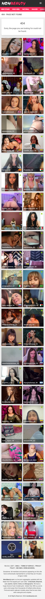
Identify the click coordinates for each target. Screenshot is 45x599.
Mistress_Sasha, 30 (9, 189)
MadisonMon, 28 (8, 344)
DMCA (17, 566)
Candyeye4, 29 (29, 73)
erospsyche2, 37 (8, 286)
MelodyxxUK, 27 (8, 537)
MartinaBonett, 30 (31, 209)
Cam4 (15, 584)
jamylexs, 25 (28, 499)
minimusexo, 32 (8, 131)
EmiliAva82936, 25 (31, 363)
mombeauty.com (31, 596)
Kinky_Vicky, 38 (8, 151)
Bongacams (29, 584)
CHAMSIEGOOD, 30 (31, 305)
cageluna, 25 (7, 518)
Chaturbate (31, 582)
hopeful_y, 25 (7, 383)
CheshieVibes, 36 (8, 460)
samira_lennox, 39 (9, 267)
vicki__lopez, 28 (8, 441)
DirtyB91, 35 (6, 54)
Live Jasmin (8, 584)
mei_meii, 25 (28, 402)
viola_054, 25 (7, 93)
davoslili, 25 (28, 189)
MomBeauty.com (8, 579)
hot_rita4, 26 (28, 93)
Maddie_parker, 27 (9, 479)
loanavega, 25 (7, 499)
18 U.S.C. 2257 (9, 566)
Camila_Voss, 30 (30, 151)
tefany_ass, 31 (7, 209)
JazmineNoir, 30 (30, 479)
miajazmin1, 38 (29, 421)
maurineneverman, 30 (10, 363)
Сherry (20, 584)
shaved (35, 9)
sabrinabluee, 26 (30, 267)
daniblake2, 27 (29, 54)
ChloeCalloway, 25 (31, 344)
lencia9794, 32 (29, 441)
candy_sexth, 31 (8, 557)
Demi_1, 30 (6, 170)
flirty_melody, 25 (30, 537)
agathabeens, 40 (8, 73)
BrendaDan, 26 (7, 402)
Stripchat (39, 582)
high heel (16, 9)
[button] (40, 3)
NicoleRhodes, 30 (30, 228)
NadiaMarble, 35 (8, 247)
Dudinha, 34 (28, 286)
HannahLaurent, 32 (31, 518)
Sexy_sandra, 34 (8, 305)
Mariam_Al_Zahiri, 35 (32, 460)
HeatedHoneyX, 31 (9, 112)
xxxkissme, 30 (29, 557)
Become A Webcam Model (25, 568)
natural (25, 9)
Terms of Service (27, 566)
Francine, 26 (28, 170)
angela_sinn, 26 (8, 228)
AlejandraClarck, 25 (9, 325)
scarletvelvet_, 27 (30, 131)
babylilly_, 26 (7, 421)
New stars (5, 9)
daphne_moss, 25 (30, 112)
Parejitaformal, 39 (31, 383)
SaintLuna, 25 (29, 325)
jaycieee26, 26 (29, 247)
